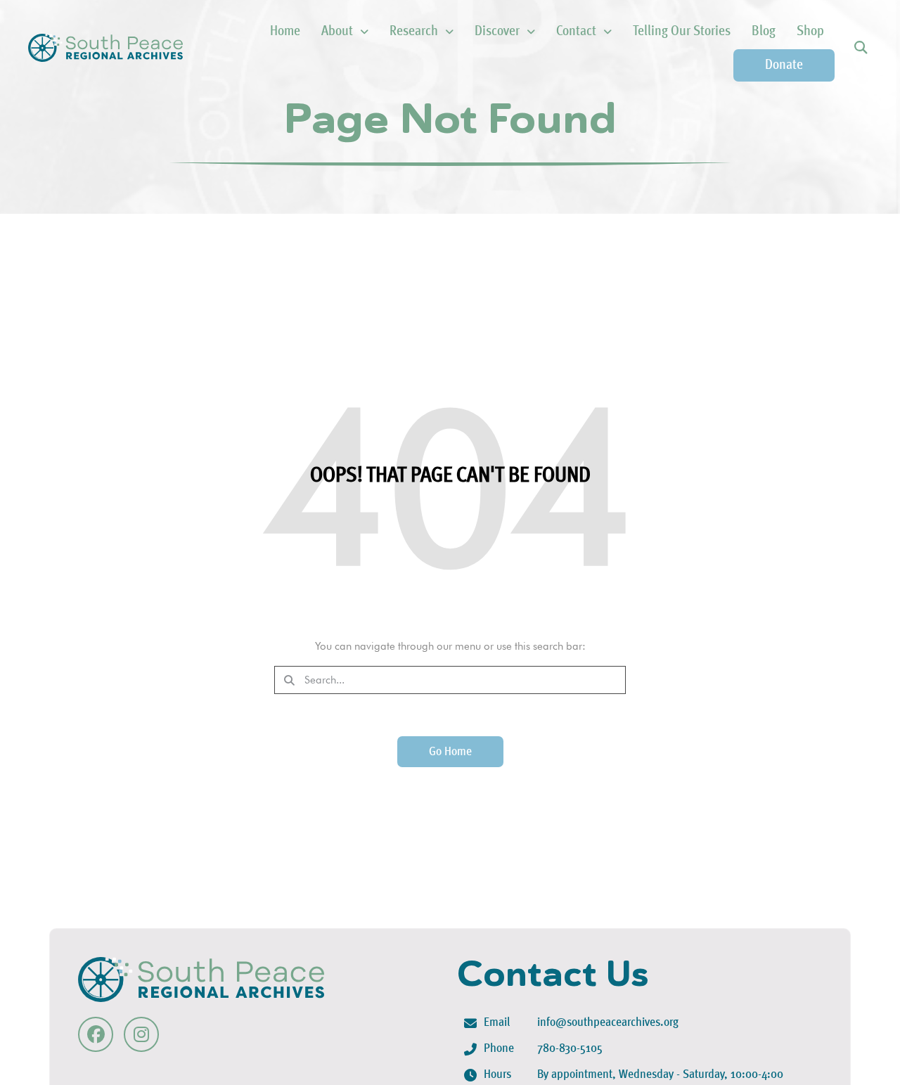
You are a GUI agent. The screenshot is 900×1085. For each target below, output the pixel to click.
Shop (810, 32)
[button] (860, 48)
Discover (497, 32)
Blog (764, 32)
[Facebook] (95, 1033)
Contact (576, 32)
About (337, 32)
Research (414, 32)
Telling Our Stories (682, 32)
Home (285, 32)
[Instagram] (141, 1033)
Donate (784, 65)
